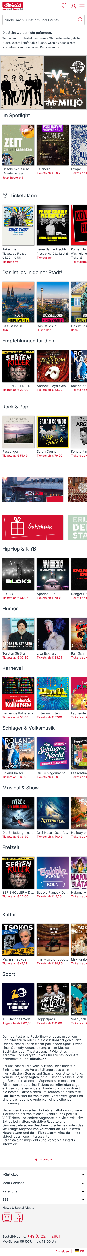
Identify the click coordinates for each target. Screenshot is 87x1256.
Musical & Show (20, 788)
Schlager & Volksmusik (28, 728)
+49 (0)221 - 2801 (43, 1236)
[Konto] (73, 6)
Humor (10, 609)
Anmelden (62, 1251)
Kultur (9, 914)
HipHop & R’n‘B (19, 549)
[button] (43, 1159)
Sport (8, 974)
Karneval (12, 668)
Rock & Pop (15, 407)
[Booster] (21, 82)
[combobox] (39, 20)
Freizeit (11, 847)
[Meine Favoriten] (64, 5)
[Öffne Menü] (81, 6)
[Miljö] (64, 82)
